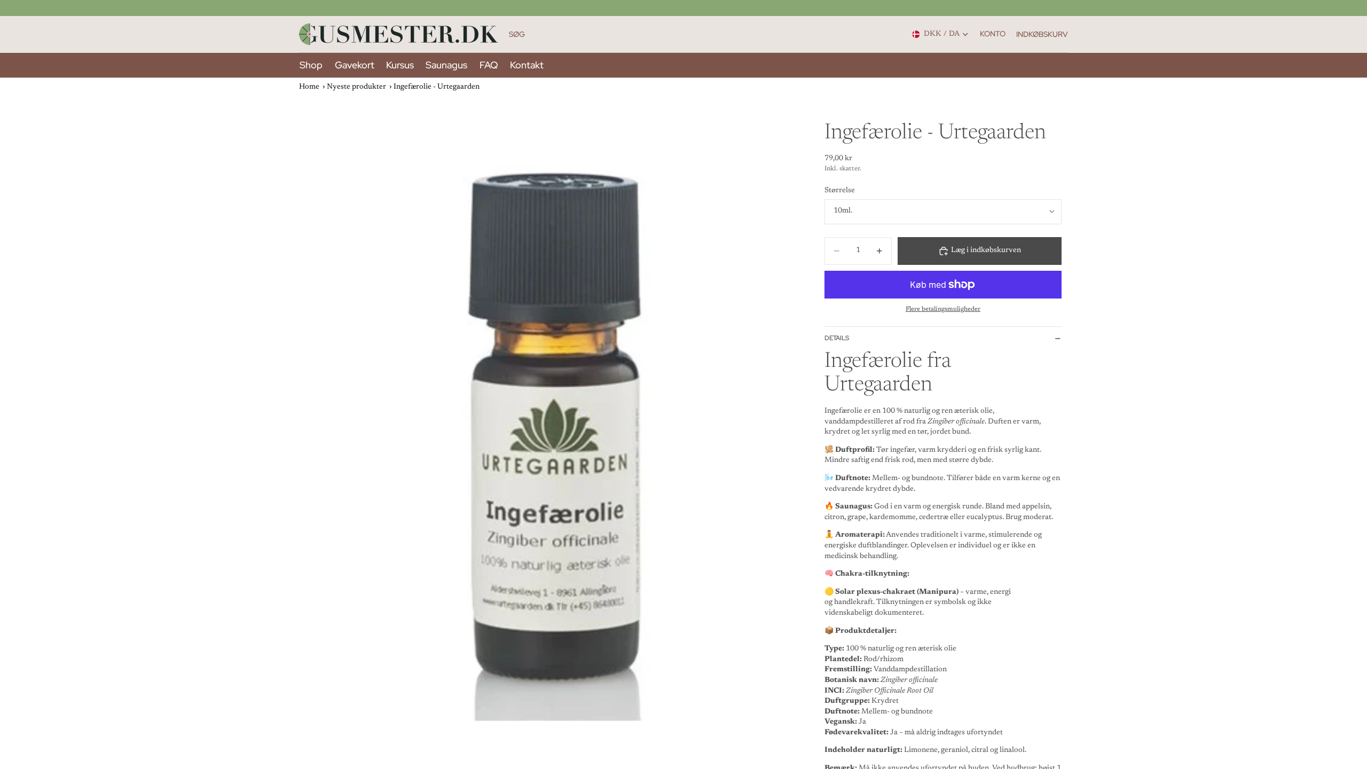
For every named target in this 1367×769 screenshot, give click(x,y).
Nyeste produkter (356, 87)
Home (309, 87)
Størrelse (839, 190)
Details (836, 338)
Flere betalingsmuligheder (943, 309)
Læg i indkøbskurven (986, 250)
